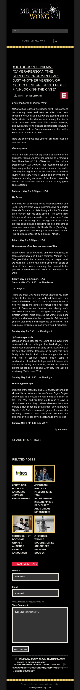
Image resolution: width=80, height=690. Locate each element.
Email (15, 587)
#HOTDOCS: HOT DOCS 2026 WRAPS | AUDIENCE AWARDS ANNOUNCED (21, 544)
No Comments (35, 95)
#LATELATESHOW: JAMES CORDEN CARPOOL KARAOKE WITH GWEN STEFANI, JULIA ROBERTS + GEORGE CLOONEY (38, 667)
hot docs (62, 429)
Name (16, 570)
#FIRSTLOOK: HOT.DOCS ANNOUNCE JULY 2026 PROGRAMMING (21, 491)
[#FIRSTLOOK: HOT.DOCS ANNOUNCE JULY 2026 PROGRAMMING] (21, 473)
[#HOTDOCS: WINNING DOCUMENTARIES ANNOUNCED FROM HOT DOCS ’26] (43, 524)
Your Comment (20, 605)
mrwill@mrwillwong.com (40, 687)
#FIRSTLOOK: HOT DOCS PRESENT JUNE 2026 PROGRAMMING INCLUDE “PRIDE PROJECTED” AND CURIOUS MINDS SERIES (43, 498)
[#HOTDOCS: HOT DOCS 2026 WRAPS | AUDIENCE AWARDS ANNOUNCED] (21, 524)
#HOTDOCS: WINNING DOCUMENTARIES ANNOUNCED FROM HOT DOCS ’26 (44, 544)
